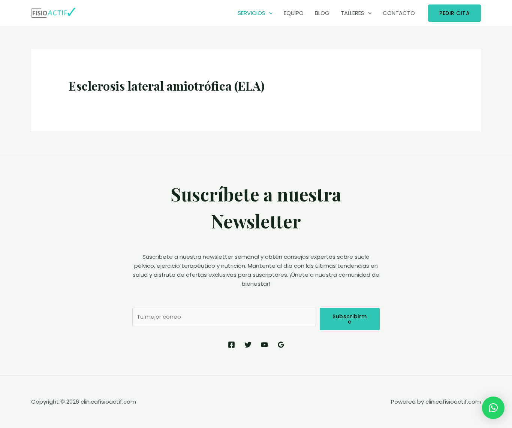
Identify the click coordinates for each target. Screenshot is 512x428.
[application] (268, 13)
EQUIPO (294, 13)
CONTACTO (399, 13)
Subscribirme (349, 319)
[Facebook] (231, 344)
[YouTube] (264, 344)
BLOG (322, 13)
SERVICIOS (251, 13)
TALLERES (352, 13)
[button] (493, 408)
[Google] (280, 344)
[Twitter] (248, 344)
